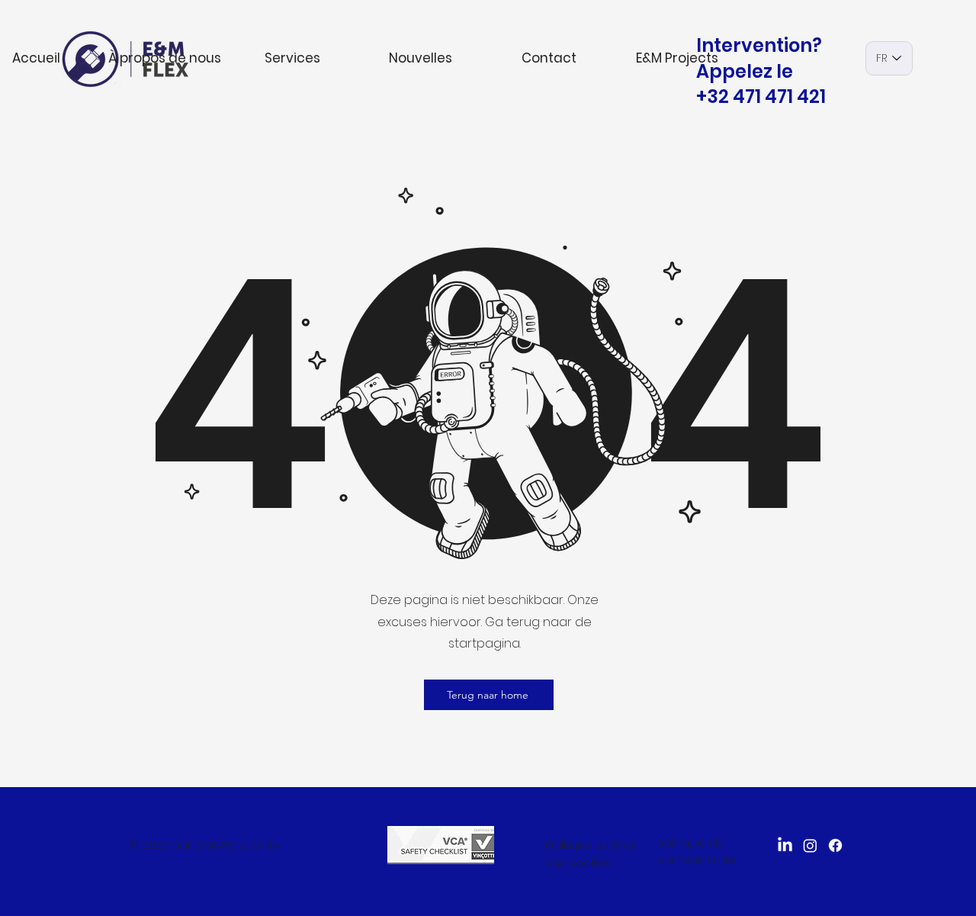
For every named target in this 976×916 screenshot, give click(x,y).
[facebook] (835, 845)
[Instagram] (810, 845)
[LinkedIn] (785, 845)
